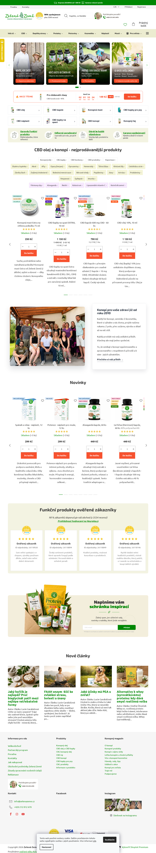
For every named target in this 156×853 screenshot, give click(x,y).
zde (94, 841)
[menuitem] (11, 33)
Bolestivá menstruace (62, 172)
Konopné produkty (113, 748)
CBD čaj (59, 755)
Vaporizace (110, 160)
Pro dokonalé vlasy (57, 94)
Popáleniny (98, 172)
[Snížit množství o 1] (23, 247)
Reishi (64, 185)
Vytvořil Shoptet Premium (135, 847)
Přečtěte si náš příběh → (110, 359)
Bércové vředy (82, 172)
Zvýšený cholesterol (39, 172)
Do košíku (132, 96)
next (146, 244)
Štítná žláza (103, 166)
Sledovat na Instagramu (125, 815)
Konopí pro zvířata (113, 767)
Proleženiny (135, 172)
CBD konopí (61, 758)
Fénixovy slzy (36, 185)
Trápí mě (108, 771)
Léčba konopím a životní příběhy (119, 755)
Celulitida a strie (135, 166)
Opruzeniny (73, 166)
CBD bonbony (77, 160)
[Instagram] (17, 814)
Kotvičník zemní (117, 185)
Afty (43, 166)
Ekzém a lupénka (19, 166)
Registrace (141, 7)
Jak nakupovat (15, 762)
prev (10, 244)
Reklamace (13, 774)
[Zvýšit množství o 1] (35, 247)
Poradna (13, 7)
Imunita (91, 178)
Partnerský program (18, 750)
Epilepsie (79, 178)
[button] (146, 65)
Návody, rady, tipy (112, 761)
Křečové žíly (118, 166)
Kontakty (25, 7)
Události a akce (111, 764)
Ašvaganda (51, 185)
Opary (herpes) (57, 166)
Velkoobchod (14, 746)
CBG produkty (62, 764)
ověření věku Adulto (29, 851)
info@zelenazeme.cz (24, 801)
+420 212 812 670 (23, 807)
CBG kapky (61, 160)
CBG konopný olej (64, 752)
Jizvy (111, 172)
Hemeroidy (88, 166)
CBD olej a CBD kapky (65, 748)
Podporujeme (111, 774)
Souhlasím (110, 839)
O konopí (109, 745)
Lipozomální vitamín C (96, 185)
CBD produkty (94, 160)
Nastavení (46, 847)
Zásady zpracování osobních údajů (25, 770)
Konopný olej (45, 160)
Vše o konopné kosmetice (116, 758)
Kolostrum (76, 185)
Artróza (121, 172)
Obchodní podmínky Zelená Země (25, 766)
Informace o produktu (65, 767)
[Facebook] (11, 814)
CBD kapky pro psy (64, 761)
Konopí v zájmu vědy (114, 752)
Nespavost (64, 178)
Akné (34, 166)
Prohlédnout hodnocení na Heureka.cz (78, 521)
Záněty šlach (20, 172)
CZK (115, 7)
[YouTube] (23, 814)
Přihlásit (127, 627)
